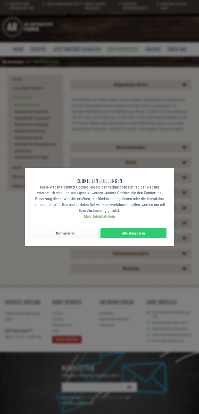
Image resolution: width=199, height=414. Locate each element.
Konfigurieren (65, 233)
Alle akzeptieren (133, 233)
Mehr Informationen (99, 216)
